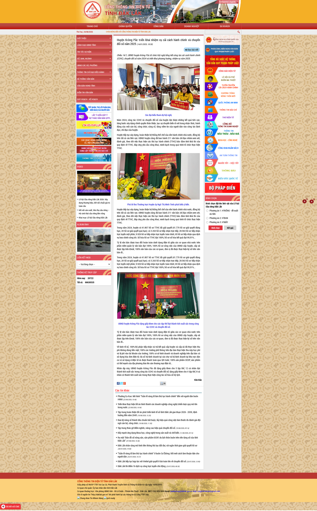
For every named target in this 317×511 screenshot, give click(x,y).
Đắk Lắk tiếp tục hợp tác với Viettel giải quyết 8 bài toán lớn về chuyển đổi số (159, 461)
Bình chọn (215, 227)
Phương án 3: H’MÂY (219, 222)
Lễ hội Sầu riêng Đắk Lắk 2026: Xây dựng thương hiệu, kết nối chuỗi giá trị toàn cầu (94, 202)
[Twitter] (121, 383)
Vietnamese (223, 1)
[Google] (124, 383)
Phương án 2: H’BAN (219, 218)
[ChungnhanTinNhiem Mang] (90, 497)
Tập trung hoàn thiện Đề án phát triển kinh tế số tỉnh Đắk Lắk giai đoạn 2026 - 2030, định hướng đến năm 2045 (157, 413)
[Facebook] (118, 383)
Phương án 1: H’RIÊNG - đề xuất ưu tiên (224, 212)
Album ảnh (83, 224)
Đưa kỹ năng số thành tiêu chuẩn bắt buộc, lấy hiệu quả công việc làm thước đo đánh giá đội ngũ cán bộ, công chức (159, 421)
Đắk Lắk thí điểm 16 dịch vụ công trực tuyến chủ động (148, 466)
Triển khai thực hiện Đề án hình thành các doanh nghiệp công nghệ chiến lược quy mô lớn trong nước (157, 406)
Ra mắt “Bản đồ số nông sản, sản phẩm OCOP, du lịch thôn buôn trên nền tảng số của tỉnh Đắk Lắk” (158, 439)
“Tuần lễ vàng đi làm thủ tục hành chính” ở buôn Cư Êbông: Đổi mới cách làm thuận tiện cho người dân (158, 455)
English (232, 1)
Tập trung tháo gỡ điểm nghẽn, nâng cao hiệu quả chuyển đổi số (153, 427)
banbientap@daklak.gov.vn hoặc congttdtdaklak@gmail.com (195, 491)
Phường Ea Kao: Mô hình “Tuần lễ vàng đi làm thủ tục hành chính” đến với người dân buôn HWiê (158, 398)
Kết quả (230, 227)
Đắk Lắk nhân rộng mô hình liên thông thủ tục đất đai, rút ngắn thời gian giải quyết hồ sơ (157, 447)
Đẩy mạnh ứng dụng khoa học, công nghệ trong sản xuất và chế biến (155, 432)
